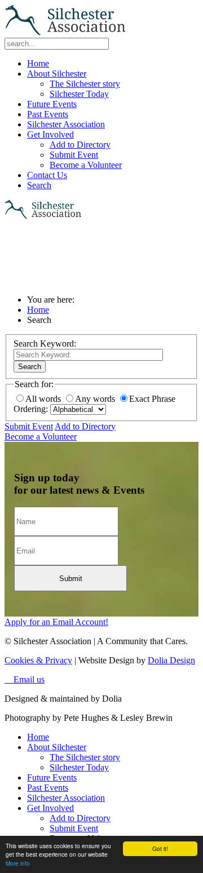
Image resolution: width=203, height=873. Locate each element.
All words (44, 399)
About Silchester (56, 73)
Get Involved (50, 134)
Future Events (52, 104)
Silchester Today (79, 94)
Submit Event (74, 154)
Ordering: (31, 409)
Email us (25, 679)
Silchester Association (66, 124)
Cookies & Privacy (38, 660)
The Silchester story (85, 83)
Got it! (160, 848)
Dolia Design (171, 660)
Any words (96, 399)
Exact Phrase (152, 399)
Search (39, 185)
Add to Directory (80, 144)
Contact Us (47, 175)
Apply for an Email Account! (56, 622)
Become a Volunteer (86, 165)
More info (18, 863)
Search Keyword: (45, 343)
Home (38, 63)
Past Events (47, 114)
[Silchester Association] (67, 32)
